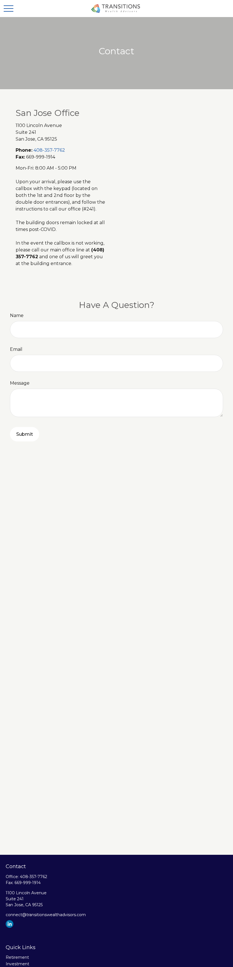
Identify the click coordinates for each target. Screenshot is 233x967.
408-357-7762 (49, 150)
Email (16, 349)
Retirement (17, 957)
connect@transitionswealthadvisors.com (46, 914)
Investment (17, 963)
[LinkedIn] (9, 924)
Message (20, 383)
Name (17, 315)
